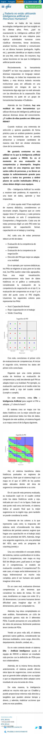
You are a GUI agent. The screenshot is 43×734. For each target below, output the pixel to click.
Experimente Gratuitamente (33, 7)
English (3, 2)
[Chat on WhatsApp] (40, 1)
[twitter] (36, 727)
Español (20, 2)
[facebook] (40, 727)
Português (11, 2)
